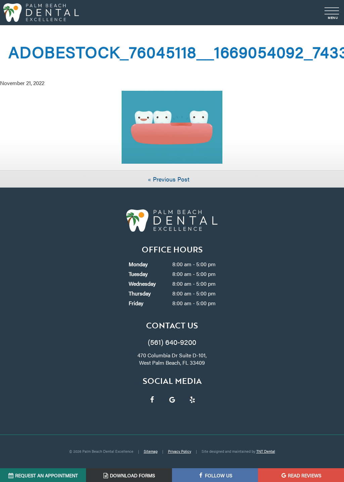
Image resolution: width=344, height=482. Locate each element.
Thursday (140, 293)
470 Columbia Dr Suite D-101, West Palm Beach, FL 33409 (172, 359)
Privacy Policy (179, 451)
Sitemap (151, 451)
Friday (136, 303)
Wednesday (142, 283)
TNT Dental (265, 451)
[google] (172, 399)
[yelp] (192, 399)
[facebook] (152, 399)
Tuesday (138, 274)
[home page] (41, 12)
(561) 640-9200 (172, 341)
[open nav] (332, 12)
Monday (138, 264)
